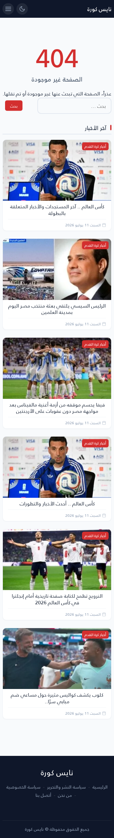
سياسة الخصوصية (23, 786)
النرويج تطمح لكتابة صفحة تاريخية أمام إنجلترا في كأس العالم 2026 (57, 599)
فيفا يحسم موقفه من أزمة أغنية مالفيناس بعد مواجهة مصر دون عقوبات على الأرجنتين (57, 408)
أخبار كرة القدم (95, 146)
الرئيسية (100, 786)
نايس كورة (99, 8)
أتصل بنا (43, 795)
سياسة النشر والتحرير (66, 786)
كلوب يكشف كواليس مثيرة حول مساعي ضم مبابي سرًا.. (57, 698)
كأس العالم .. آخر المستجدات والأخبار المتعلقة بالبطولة (57, 209)
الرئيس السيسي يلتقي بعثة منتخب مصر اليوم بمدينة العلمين (57, 309)
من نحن (65, 795)
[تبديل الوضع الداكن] (22, 9)
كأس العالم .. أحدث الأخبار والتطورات (57, 503)
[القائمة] (8, 9)
